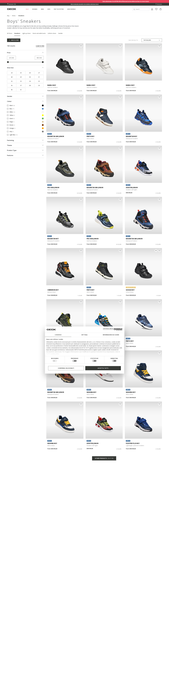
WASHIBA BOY (91, 392)
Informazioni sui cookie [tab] (111, 335)
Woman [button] (34, 9)
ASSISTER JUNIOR (132, 187)
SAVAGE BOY (130, 290)
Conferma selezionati (66, 368)
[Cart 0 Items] (160, 10)
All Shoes (9, 33)
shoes (14, 15)
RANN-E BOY (51, 85)
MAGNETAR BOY (131, 136)
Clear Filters (40, 46)
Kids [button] (48, 9)
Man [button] (42, 9)
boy (8, 15)
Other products (104, 458)
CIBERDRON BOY (53, 290)
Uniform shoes (52, 33)
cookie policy (55, 354)
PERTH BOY (90, 136)
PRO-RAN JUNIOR (53, 187)
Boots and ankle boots (39, 33)
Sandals (60, 33)
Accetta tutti (103, 368)
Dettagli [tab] (84, 335)
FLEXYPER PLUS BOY (133, 443)
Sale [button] (27, 9)
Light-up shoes (26, 33)
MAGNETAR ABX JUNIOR (55, 136)
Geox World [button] (71, 9)
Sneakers (17, 33)
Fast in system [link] (59, 9)
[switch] (74, 361)
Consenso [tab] (58, 335)
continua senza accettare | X (112, 328)
